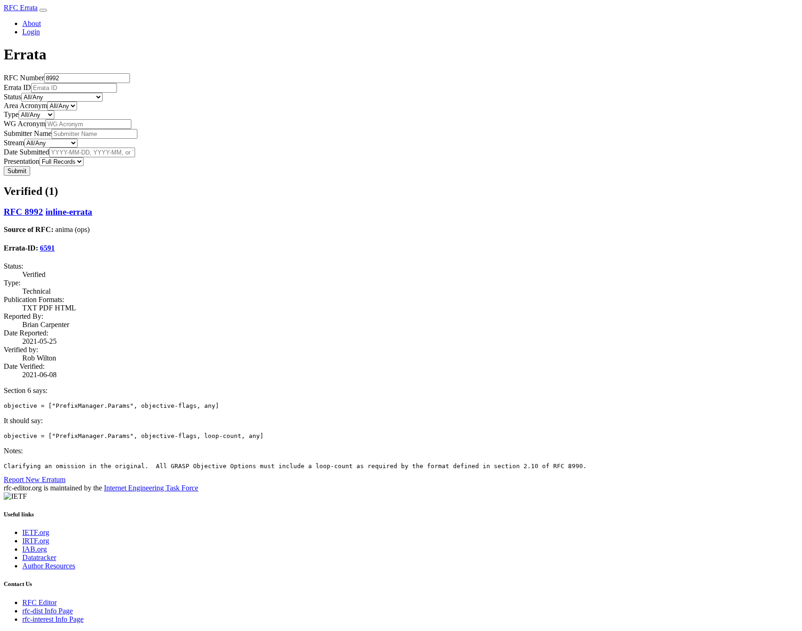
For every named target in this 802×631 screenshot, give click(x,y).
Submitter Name (28, 133)
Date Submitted (26, 152)
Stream (14, 143)
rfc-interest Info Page (53, 619)
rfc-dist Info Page (47, 611)
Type (11, 114)
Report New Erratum (34, 479)
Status (12, 97)
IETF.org (35, 532)
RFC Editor (39, 602)
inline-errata (68, 212)
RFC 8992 (23, 212)
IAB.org (34, 549)
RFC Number (24, 78)
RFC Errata (21, 8)
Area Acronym (25, 105)
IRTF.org (35, 541)
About (31, 23)
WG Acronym (24, 124)
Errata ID (17, 87)
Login (31, 32)
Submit (16, 170)
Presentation (21, 161)
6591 (47, 248)
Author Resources (48, 566)
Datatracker (39, 557)
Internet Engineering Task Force (151, 488)
